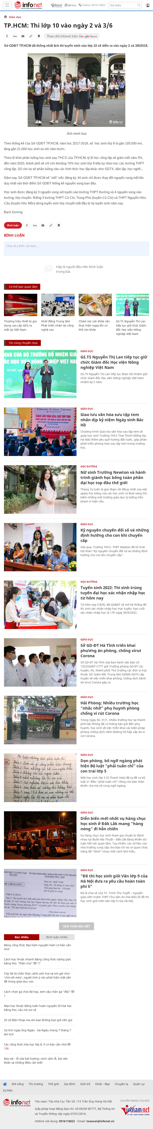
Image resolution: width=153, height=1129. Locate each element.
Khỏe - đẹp (102, 1084)
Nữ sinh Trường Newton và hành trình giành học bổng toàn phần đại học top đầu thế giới (113, 477)
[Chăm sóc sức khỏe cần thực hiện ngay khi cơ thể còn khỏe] (95, 305)
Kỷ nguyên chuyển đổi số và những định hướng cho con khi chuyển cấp (114, 535)
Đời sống (18, 1084)
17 (38, 963)
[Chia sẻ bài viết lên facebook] (7, 36)
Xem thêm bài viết (76, 926)
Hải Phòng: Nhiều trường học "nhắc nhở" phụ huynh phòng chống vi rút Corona (109, 708)
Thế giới (53, 1084)
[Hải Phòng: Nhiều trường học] (40, 720)
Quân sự (138, 1084)
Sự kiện (8, 1090)
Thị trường (36, 1084)
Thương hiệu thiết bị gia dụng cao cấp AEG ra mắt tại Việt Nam (20, 325)
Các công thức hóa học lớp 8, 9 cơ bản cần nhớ (35, 1044)
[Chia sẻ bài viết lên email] (23, 36)
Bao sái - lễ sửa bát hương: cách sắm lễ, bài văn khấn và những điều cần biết (36, 1060)
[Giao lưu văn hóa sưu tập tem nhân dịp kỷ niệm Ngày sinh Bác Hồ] (40, 431)
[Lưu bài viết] (39, 36)
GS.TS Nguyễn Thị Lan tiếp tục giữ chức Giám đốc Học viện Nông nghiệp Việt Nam (113, 362)
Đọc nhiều (21, 937)
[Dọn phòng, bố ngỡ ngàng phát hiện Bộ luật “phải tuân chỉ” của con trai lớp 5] (40, 778)
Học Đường (88, 466)
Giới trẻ (85, 1084)
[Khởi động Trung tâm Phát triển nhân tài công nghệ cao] (58, 305)
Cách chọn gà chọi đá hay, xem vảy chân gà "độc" (37, 992)
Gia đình (69, 1084)
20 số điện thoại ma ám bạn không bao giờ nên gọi (38, 1020)
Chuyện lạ (121, 1084)
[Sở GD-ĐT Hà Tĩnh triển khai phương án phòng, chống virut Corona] (40, 662)
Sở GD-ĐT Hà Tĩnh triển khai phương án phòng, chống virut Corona (110, 650)
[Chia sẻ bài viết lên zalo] (15, 36)
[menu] (7, 5)
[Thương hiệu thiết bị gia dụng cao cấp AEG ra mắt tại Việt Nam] (20, 305)
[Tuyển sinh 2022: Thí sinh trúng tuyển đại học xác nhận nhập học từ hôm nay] (40, 604)
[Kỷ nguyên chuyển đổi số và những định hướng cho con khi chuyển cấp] (40, 547)
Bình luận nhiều (57, 937)
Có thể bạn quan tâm (23, 287)
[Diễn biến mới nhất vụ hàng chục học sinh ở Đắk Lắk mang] (40, 835)
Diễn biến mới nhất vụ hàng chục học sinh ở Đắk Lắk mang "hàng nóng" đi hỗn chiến (113, 823)
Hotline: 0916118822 (94, 5)
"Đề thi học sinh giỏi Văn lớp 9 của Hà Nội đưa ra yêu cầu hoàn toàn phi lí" (114, 881)
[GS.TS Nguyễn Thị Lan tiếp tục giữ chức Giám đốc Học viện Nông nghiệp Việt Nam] (132, 305)
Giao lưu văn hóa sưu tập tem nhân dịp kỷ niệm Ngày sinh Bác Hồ (111, 420)
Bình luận (13, 225)
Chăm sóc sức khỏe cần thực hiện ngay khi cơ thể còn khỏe (94, 325)
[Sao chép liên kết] (31, 36)
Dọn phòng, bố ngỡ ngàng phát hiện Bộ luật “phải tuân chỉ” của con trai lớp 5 (111, 766)
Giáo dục (15, 17)
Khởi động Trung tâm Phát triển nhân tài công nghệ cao (57, 325)
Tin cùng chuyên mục (23, 343)
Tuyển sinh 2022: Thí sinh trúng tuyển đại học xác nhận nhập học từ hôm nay (112, 593)
